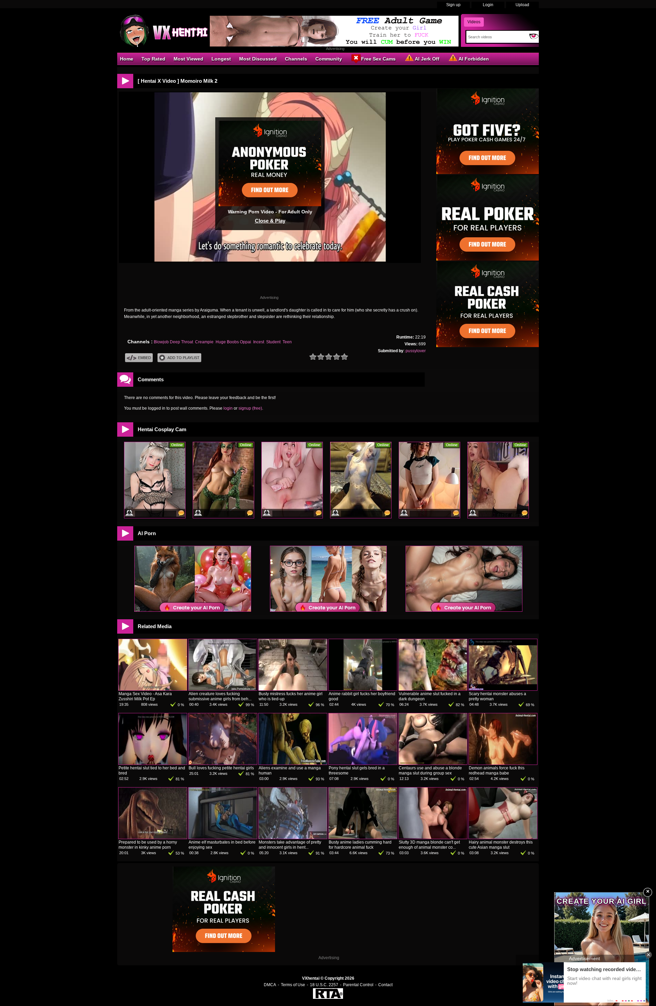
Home (126, 59)
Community (328, 59)
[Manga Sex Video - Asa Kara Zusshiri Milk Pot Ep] (153, 689)
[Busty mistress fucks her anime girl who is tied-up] (293, 689)
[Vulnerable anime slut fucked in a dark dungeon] (433, 689)
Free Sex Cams (378, 59)
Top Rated (153, 59)
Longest (221, 59)
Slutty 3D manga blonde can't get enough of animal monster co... (429, 845)
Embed (144, 358)
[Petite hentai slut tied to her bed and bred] (153, 763)
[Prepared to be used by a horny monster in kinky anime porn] (153, 837)
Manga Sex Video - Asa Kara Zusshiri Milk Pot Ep (145, 696)
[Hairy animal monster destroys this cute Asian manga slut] (503, 837)
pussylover (416, 350)
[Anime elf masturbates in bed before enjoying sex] (223, 837)
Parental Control (358, 984)
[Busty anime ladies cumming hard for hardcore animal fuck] (363, 837)
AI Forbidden (474, 59)
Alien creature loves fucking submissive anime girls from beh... (220, 696)
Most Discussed (258, 59)
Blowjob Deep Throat (173, 342)
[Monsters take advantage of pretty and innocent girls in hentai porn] (293, 837)
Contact (385, 984)
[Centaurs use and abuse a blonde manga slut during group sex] (433, 763)
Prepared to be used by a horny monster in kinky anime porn (148, 845)
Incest (258, 342)
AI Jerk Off (427, 59)
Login (488, 4)
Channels (296, 59)
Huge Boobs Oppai (233, 342)
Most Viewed (188, 59)
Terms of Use (293, 984)
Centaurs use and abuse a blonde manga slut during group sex (430, 771)
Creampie (204, 342)
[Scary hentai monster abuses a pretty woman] (503, 689)
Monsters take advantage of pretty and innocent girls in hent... (290, 845)
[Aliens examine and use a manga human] (293, 763)
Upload (522, 4)
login (228, 408)
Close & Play (270, 221)
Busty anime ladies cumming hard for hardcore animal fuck (360, 845)
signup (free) (250, 408)
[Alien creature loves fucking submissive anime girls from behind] (223, 689)
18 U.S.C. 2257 (324, 984)
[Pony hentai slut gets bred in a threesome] (363, 763)
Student (273, 342)
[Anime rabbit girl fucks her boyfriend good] (363, 689)
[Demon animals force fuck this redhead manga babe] (503, 763)
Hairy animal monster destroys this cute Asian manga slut (501, 845)
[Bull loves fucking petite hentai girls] (223, 763)
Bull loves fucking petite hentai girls (221, 768)
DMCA (270, 984)
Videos (473, 21)
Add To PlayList (183, 358)
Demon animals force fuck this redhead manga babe (496, 771)
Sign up (453, 4)
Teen (287, 342)
